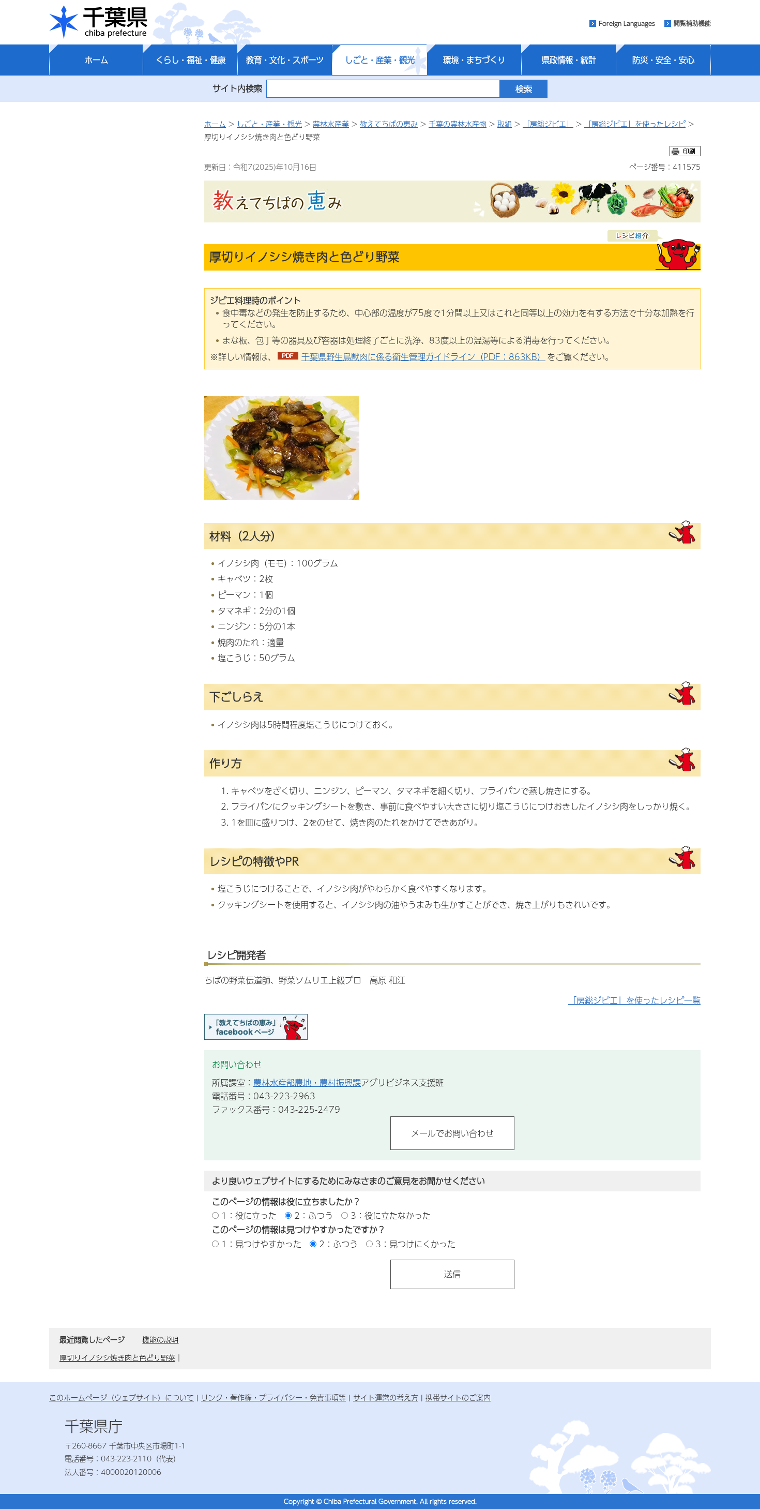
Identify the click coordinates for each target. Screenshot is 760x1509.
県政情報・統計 (569, 60)
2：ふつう (313, 1215)
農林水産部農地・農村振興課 (307, 1082)
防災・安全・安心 (663, 60)
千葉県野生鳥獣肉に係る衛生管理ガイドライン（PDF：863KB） (423, 356)
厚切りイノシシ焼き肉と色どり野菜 (117, 1357)
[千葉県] (98, 22)
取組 (504, 123)
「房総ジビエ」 (548, 123)
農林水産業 (331, 123)
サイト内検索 (237, 88)
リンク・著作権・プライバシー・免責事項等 (273, 1397)
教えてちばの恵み (389, 123)
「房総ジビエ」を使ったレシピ (635, 123)
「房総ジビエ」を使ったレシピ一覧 (634, 1000)
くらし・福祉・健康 (190, 60)
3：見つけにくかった (415, 1243)
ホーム (96, 60)
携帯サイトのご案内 (458, 1397)
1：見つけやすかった (261, 1243)
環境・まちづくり (474, 60)
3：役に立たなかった (391, 1215)
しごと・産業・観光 (380, 60)
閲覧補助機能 (692, 23)
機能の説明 (160, 1339)
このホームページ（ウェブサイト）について (121, 1397)
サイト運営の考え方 (385, 1397)
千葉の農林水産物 (458, 123)
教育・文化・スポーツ (285, 60)
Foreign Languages (627, 23)
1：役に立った (249, 1215)
